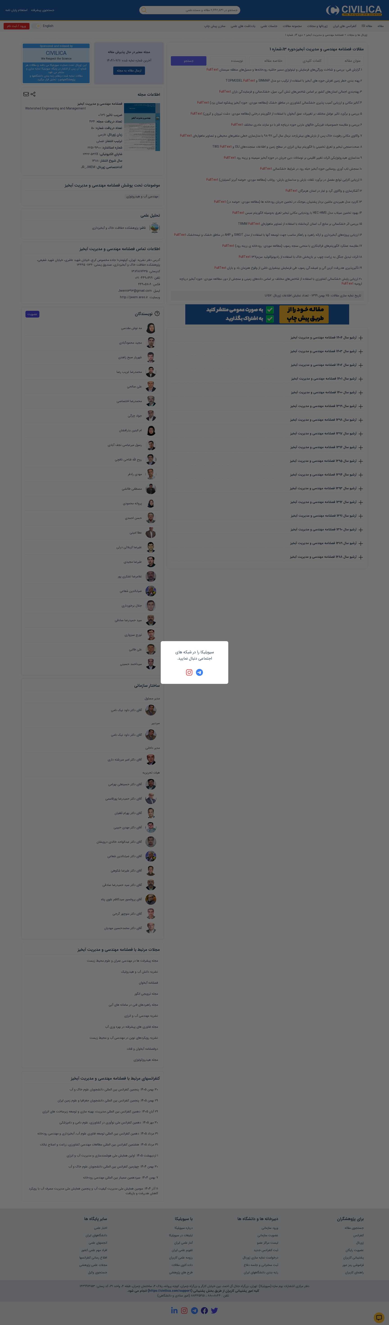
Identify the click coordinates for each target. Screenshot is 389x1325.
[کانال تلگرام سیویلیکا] (199, 672)
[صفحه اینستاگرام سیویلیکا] (189, 672)
